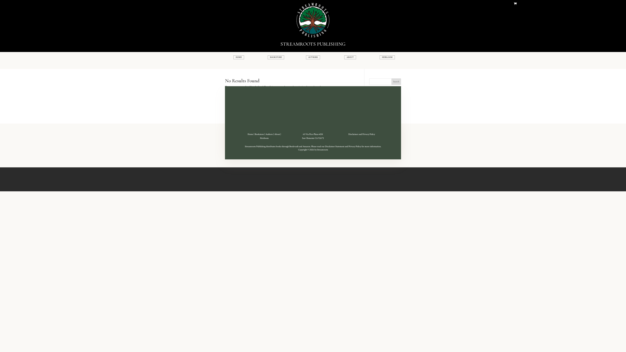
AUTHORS (313, 57)
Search (396, 81)
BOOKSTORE (276, 57)
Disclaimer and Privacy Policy (361, 134)
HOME (239, 57)
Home (250, 134)
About (277, 134)
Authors (269, 134)
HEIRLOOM (387, 57)
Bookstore (259, 134)
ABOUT (350, 57)
